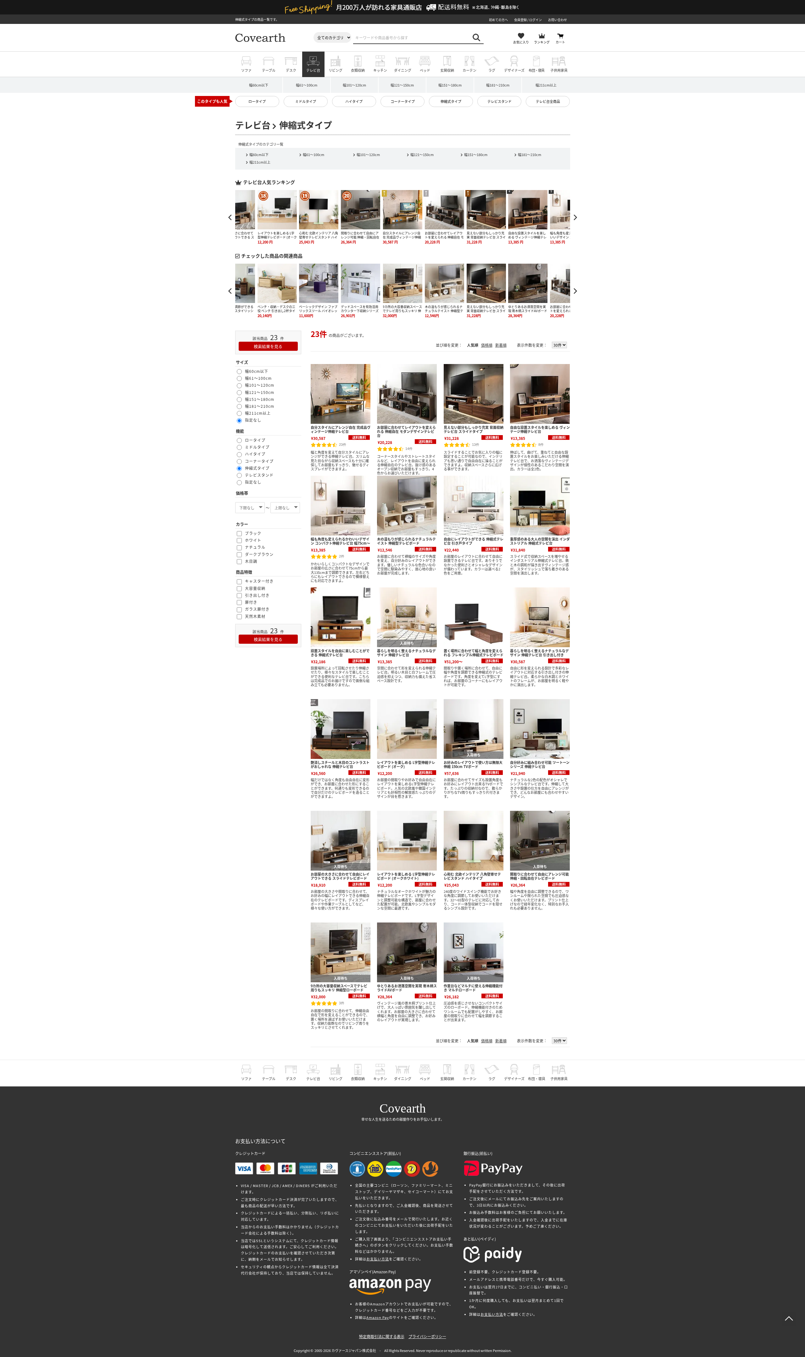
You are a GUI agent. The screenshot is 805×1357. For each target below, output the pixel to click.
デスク (291, 70)
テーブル (268, 70)
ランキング (542, 42)
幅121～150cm (402, 84)
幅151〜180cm (475, 154)
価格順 (486, 345)
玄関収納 (447, 70)
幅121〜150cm (422, 154)
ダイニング (402, 70)
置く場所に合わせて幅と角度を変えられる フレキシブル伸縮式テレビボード (473, 652)
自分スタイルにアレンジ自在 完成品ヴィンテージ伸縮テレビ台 (340, 429)
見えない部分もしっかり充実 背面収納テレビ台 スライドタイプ (473, 429)
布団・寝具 (536, 70)
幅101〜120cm (368, 154)
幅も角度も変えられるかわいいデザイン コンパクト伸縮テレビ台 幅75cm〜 (340, 541)
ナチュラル (255, 547)
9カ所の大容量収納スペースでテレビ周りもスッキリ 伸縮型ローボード (339, 987)
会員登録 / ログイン (528, 19)
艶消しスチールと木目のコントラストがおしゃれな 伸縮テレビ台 (340, 764)
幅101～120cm (354, 84)
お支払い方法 (377, 1258)
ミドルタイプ (305, 101)
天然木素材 (255, 616)
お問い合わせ (557, 19)
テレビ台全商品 (548, 101)
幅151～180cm (450, 84)
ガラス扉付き (257, 609)
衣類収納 (358, 70)
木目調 (251, 561)
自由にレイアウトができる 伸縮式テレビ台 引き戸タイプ (473, 541)
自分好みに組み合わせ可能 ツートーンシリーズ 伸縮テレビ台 (539, 764)
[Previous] (230, 217)
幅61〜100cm (313, 154)
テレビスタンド (499, 101)
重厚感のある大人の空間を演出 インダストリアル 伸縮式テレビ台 (540, 541)
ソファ (246, 70)
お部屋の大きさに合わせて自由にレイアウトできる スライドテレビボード (340, 876)
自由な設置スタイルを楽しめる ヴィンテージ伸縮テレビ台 (540, 429)
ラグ (491, 70)
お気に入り (521, 42)
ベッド (425, 70)
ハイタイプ (354, 101)
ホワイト (253, 540)
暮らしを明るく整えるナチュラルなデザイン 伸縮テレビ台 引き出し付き (539, 652)
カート (560, 42)
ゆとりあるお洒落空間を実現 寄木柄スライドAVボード (407, 987)
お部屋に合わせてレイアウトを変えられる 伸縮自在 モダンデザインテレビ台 (406, 431)
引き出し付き (257, 595)
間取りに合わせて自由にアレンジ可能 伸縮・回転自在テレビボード (539, 876)
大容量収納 (255, 588)
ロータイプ (257, 101)
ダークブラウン (259, 554)
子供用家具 (559, 70)
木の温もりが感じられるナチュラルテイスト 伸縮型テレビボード (406, 541)
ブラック (253, 533)
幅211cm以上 (546, 84)
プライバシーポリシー (427, 1336)
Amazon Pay (377, 1317)
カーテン (469, 70)
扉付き (251, 602)
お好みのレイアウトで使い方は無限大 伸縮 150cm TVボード (473, 764)
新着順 (501, 345)
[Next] (575, 217)
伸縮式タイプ (451, 101)
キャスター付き (259, 581)
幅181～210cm (497, 84)
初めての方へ (498, 19)
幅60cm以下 (258, 84)
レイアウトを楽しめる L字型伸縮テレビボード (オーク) (406, 764)
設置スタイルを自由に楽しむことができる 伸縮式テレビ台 (340, 652)
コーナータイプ (403, 101)
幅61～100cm (306, 84)
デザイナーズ (514, 70)
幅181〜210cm (529, 154)
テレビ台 (313, 70)
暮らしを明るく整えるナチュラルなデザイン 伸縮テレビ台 (406, 652)
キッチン (380, 70)
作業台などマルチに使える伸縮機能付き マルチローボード (473, 987)
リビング (335, 70)
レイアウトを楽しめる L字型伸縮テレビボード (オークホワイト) (406, 876)
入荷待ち (407, 643)
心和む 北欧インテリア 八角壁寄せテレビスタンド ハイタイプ (472, 876)
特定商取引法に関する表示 (381, 1336)
